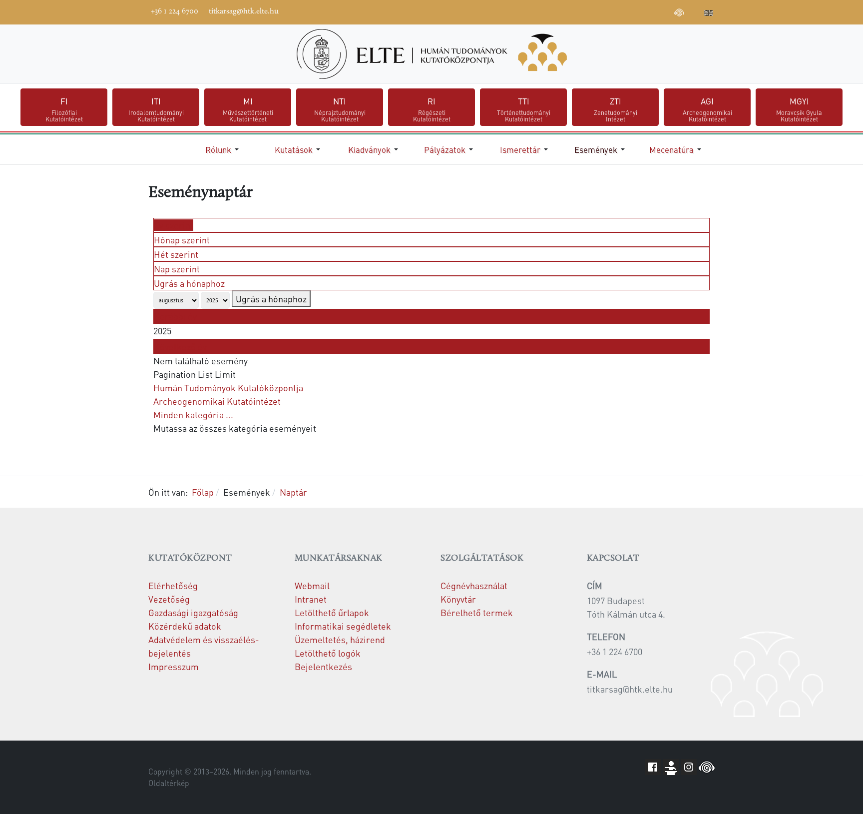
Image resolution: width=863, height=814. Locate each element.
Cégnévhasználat (473, 585)
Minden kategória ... (193, 414)
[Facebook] (604, 11)
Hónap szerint (182, 239)
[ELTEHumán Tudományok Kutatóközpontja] (431, 54)
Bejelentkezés (323, 666)
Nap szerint (177, 268)
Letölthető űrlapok (332, 612)
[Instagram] (649, 11)
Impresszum (173, 666)
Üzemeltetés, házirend (340, 639)
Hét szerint (176, 254)
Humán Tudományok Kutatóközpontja (228, 387)
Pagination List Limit (194, 374)
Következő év (180, 346)
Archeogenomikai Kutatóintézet (217, 401)
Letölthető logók (328, 653)
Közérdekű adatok (184, 626)
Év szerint (173, 225)
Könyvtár (458, 599)
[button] (223, 149)
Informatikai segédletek (343, 626)
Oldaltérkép (168, 783)
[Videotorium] (619, 11)
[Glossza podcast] (679, 13)
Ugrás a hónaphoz (189, 283)
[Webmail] (694, 11)
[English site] (708, 13)
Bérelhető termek (476, 612)
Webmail (312, 585)
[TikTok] (664, 11)
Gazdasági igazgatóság (193, 612)
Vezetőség (169, 599)
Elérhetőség (173, 585)
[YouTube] (634, 11)
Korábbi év (175, 316)
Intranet (311, 599)
